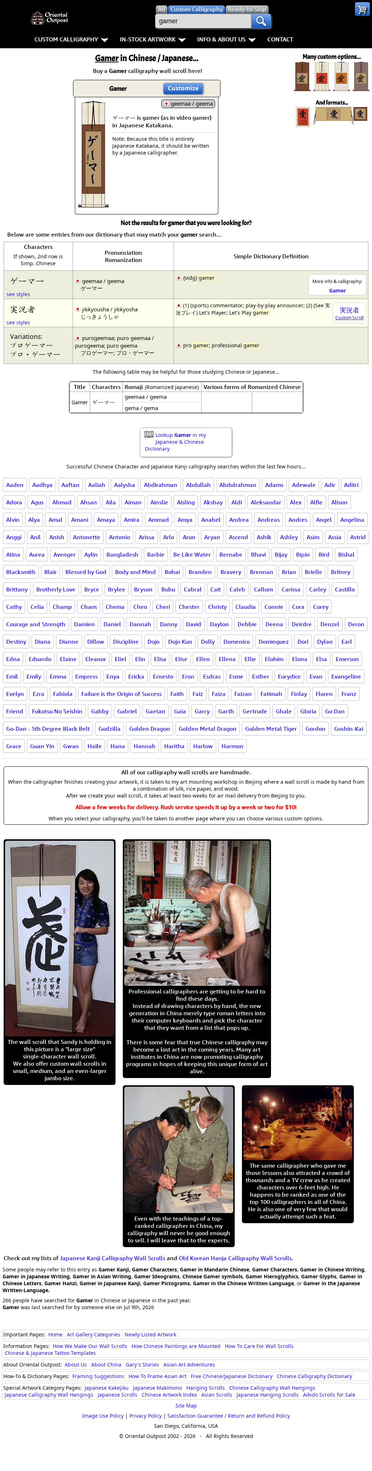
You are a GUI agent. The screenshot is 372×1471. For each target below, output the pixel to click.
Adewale (304, 484)
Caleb (237, 589)
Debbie (247, 624)
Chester (189, 606)
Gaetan (155, 711)
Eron (188, 676)
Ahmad (62, 502)
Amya (185, 519)
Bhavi (258, 554)
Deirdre (302, 624)
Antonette (86, 537)
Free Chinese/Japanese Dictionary (231, 1376)
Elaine (68, 659)
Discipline (126, 641)
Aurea (37, 554)
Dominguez (274, 641)
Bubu (168, 589)
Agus (37, 502)
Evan (316, 676)
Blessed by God (85, 571)
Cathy (14, 606)
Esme (236, 676)
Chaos (89, 606)
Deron (356, 624)
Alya (34, 519)
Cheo (140, 606)
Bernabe (230, 554)
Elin (140, 659)
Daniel (112, 624)
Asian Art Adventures (189, 1364)
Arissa (146, 537)
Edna (13, 659)
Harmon (232, 746)
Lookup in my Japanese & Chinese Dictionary (175, 441)
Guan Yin (42, 746)
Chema (115, 606)
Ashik (264, 537)
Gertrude (255, 711)
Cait (215, 589)
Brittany (17, 589)
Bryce (91, 589)
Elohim (274, 659)
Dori (303, 641)
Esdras (212, 676)
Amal (55, 519)
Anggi (13, 537)
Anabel (211, 519)
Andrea (239, 519)
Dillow (95, 641)
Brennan (261, 571)
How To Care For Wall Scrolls (259, 1346)
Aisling (186, 502)
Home (55, 1334)
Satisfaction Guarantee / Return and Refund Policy (228, 1415)
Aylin (91, 554)
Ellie (250, 659)
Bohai (172, 571)
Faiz (198, 693)
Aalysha (124, 484)
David (193, 624)
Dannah (140, 624)
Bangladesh (122, 554)
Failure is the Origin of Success (121, 693)
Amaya (106, 519)
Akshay (213, 502)
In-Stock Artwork (147, 39)
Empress (86, 676)
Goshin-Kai (348, 728)
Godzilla (109, 728)
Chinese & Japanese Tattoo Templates (50, 1352)
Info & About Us (221, 39)
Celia (37, 606)
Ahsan (88, 502)
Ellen (203, 659)
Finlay (299, 693)
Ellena (227, 659)
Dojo (153, 641)
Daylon (219, 624)
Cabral (193, 589)
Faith (177, 693)
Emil (12, 676)
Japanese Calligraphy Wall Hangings (49, 1394)
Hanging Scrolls (205, 1387)
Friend (14, 711)
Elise (181, 659)
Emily (34, 676)
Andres (297, 519)
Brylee (116, 589)
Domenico (236, 641)
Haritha (174, 746)
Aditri (351, 484)
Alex (296, 502)
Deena (274, 624)
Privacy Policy (145, 1415)
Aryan (212, 537)
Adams (274, 484)
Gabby (100, 711)
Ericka (136, 676)
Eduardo (40, 659)
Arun (189, 537)
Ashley (289, 537)
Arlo (168, 537)
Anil (35, 537)
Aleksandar (266, 502)
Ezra (38, 693)
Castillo (345, 589)
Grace (13, 746)
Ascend (238, 537)
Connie (273, 606)
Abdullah (198, 484)
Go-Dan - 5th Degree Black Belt (48, 728)
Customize (183, 88)
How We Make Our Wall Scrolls (90, 1346)
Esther (260, 676)
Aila (111, 502)
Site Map (186, 1405)
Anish (56, 537)
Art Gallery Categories (93, 1334)
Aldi (236, 502)
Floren (324, 693)
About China (106, 1364)
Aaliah (96, 484)
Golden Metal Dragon (207, 728)
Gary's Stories (142, 1364)
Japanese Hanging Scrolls (267, 1394)
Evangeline (346, 676)
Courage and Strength (35, 624)
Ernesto (163, 676)
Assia (334, 537)
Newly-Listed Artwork (150, 1334)
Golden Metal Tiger (271, 728)
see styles (18, 294)
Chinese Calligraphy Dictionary (314, 1376)
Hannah (144, 746)
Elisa (160, 659)
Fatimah (271, 693)
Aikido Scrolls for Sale (329, 1394)
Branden (200, 571)
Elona (299, 659)
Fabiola (63, 693)
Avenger (64, 554)
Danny (168, 624)
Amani (79, 519)
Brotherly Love (56, 589)
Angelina (352, 519)
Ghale (284, 711)
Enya (113, 676)
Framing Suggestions (98, 1376)
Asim (313, 537)
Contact (280, 39)
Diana (42, 641)
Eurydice (289, 676)
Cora (298, 606)
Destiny (16, 641)
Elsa (321, 659)
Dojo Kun (180, 641)
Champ (62, 606)
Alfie (316, 502)
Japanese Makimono (157, 1387)
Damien (84, 624)
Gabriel (127, 711)
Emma (58, 676)
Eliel (120, 659)
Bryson (143, 589)
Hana (117, 746)
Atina (13, 554)
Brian (289, 571)
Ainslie (159, 502)
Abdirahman (160, 484)
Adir (329, 484)
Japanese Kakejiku (107, 1387)
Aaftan (70, 484)
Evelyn (15, 693)
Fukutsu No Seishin (57, 711)
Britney (340, 571)
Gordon (316, 728)
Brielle (313, 571)
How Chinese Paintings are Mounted (176, 1346)
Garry (202, 711)
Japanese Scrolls (117, 1394)
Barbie (156, 554)
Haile (95, 746)
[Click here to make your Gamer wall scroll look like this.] (93, 204)
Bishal (346, 554)
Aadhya (42, 484)
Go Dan (335, 711)
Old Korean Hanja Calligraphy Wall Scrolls (235, 1258)
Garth (226, 711)
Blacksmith (21, 571)
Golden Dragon (149, 728)
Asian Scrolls (216, 1394)
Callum (263, 589)
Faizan (243, 693)
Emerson (347, 659)
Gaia (180, 711)
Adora (14, 502)
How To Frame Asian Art (157, 1376)
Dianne (68, 641)
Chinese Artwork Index (169, 1394)
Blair (50, 571)
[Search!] (261, 21)
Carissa (291, 589)
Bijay (281, 554)
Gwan (71, 746)
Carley (317, 589)
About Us (76, 1364)
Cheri (163, 606)
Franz (348, 693)
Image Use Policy (103, 1415)
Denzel (329, 624)
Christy (217, 606)
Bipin (303, 554)
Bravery (231, 571)
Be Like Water (192, 554)
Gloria (308, 711)
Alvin (13, 519)
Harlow (203, 746)
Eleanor (95, 659)
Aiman (133, 502)
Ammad (158, 519)
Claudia (245, 606)
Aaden (15, 484)
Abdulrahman (237, 484)
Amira (132, 519)
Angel (324, 519)
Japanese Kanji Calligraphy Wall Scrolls (112, 1258)
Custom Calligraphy (66, 39)
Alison (339, 502)
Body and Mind (135, 571)
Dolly (208, 641)
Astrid (358, 537)
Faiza (219, 693)
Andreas (269, 519)
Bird (324, 554)
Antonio (119, 537)
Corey (320, 606)
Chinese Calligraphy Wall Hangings (272, 1387)
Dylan (325, 641)
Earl (346, 641)
